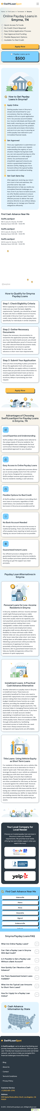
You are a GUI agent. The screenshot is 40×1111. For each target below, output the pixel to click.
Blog (4, 1062)
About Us (6, 1067)
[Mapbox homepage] (6, 284)
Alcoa (20, 908)
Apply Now (20, 46)
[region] (20, 266)
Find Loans (11, 11)
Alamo (20, 903)
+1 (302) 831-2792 (8, 1090)
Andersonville (20, 923)
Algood (20, 918)
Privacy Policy (8, 1081)
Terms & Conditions (10, 1076)
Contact (6, 1072)
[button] (28, 280)
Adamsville (20, 897)
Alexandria (20, 913)
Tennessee (20, 11)
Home (3, 11)
